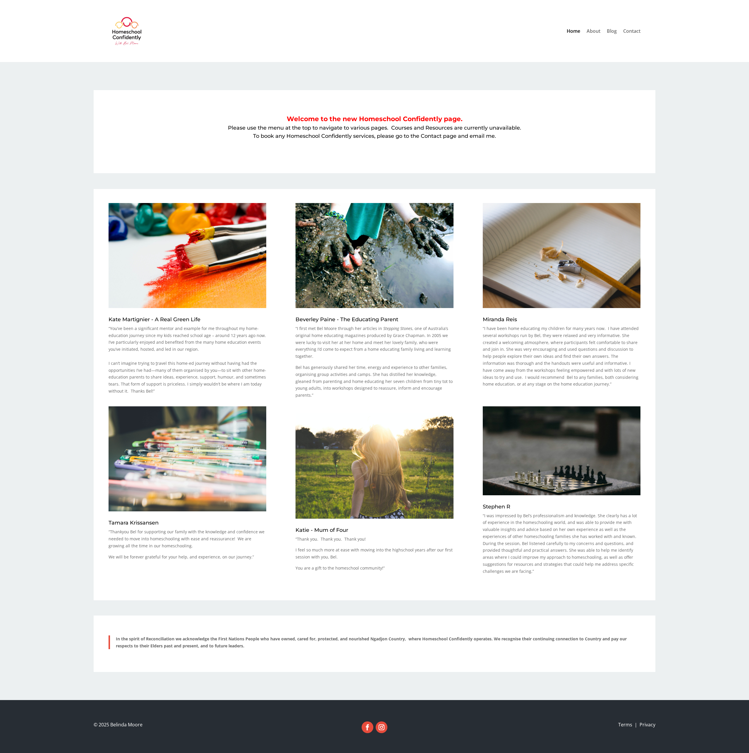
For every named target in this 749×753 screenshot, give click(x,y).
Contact (631, 31)
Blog (612, 31)
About (593, 31)
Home (573, 31)
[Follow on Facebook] (367, 727)
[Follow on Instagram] (381, 727)
